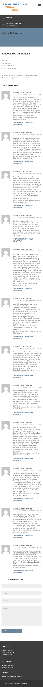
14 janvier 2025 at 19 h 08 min (26, 300)
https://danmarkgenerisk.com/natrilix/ (25, 117)
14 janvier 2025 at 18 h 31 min (26, 173)
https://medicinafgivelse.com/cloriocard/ (26, 493)
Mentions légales (20, 683)
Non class (11, 37)
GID (27, 683)
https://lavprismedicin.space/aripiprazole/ (26, 200)
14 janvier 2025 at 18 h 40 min (26, 217)
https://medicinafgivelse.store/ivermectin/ (26, 530)
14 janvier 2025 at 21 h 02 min (26, 470)
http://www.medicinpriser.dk (22, 326)
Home (4, 37)
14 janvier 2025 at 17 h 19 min (26, 94)
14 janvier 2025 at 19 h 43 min (26, 387)
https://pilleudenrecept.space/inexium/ (25, 407)
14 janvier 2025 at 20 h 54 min (26, 424)
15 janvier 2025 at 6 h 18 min (27, 547)
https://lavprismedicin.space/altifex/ (24, 234)
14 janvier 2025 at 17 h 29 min (26, 134)
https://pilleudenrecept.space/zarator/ (25, 370)
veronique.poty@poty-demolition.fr (12, 676)
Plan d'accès (5, 657)
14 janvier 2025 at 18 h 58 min (26, 251)
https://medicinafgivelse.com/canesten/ (26, 453)
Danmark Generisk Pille (22, 92)
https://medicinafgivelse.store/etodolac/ (26, 565)
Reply (40, 94)
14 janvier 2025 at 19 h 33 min (26, 348)
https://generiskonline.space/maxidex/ (25, 331)
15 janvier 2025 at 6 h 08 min (27, 510)
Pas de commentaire (10, 68)
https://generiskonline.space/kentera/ (25, 283)
